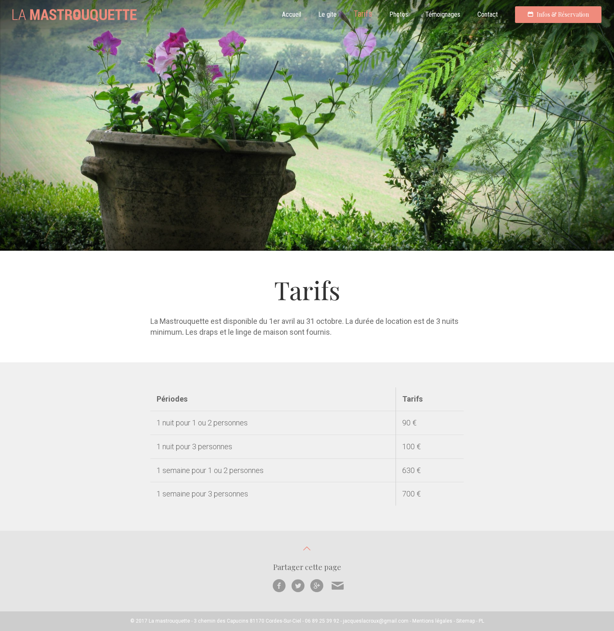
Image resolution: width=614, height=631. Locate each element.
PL (481, 621)
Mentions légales (432, 621)
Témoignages (442, 14)
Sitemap (465, 621)
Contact (487, 14)
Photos (398, 14)
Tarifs (363, 14)
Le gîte (327, 14)
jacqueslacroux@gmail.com (375, 621)
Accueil (291, 14)
